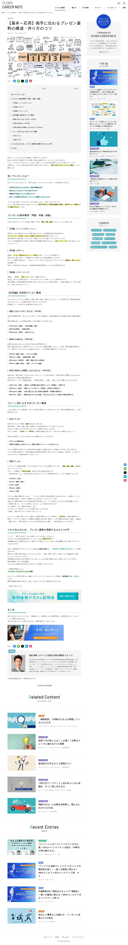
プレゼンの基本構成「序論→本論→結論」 (27, 99)
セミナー (98, 7)
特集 (124, 7)
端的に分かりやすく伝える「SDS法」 (25, 119)
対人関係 (86, 7)
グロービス (36, 666)
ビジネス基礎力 (60, 7)
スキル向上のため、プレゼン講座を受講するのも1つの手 (32, 144)
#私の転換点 (112, 247)
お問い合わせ (65, 937)
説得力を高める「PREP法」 (22, 123)
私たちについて (103, 52)
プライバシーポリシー (78, 937)
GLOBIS (12, 4)
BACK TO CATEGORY (45, 685)
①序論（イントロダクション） (23, 103)
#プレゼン (10, 33)
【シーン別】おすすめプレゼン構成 (24, 131)
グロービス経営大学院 (51, 666)
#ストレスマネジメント (109, 243)
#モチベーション (109, 238)
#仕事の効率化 (96, 243)
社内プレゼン (17, 135)
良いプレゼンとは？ (19, 94)
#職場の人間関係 (97, 238)
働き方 (74, 7)
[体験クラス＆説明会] (44, 596)
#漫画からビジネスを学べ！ (98, 247)
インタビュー (111, 7)
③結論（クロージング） (21, 111)
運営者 (57, 937)
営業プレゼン (18, 139)
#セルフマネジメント (110, 230)
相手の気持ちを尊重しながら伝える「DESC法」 (29, 127)
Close (76, 88)
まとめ (14, 148)
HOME (3, 12)
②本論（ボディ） (19, 107)
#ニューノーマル (96, 230)
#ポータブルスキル (20, 33)
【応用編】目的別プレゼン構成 (23, 115)
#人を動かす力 (110, 234)
